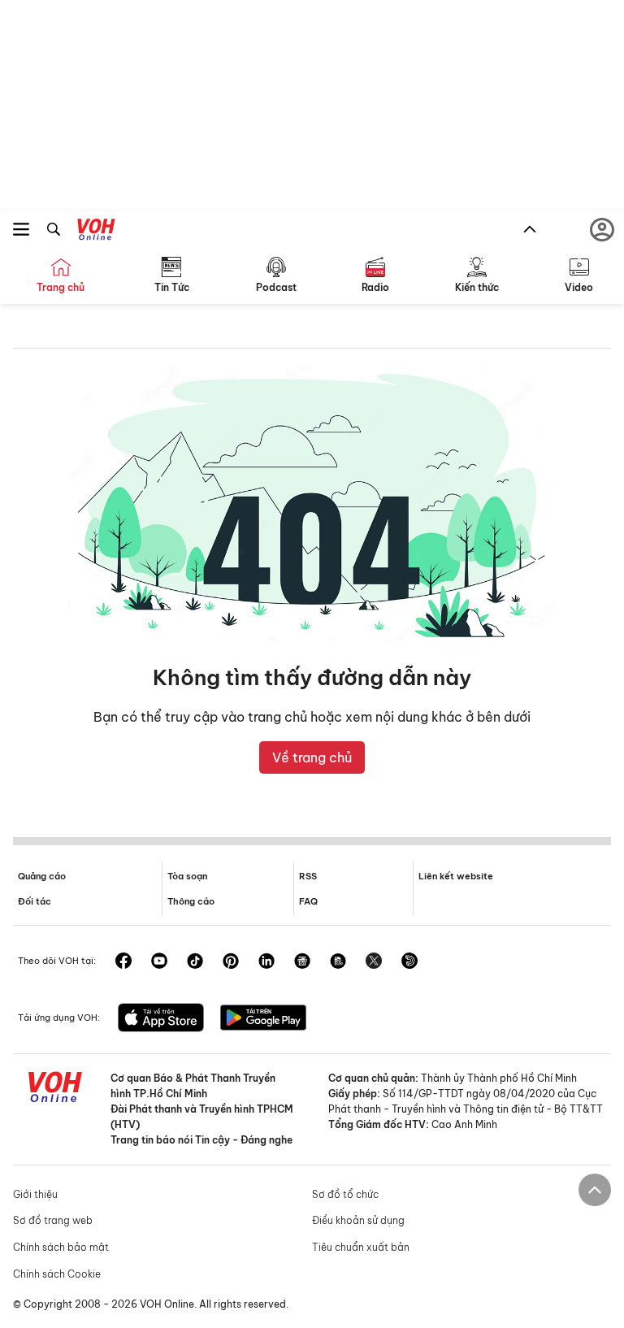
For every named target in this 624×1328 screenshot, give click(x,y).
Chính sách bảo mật (61, 1247)
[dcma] (338, 962)
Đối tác (34, 901)
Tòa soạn (187, 876)
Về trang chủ (312, 757)
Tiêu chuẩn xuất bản (361, 1247)
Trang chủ (60, 287)
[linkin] (266, 962)
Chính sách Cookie (57, 1274)
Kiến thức (477, 287)
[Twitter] (374, 962)
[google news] (302, 962)
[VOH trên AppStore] (161, 1019)
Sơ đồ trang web (53, 1220)
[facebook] (123, 962)
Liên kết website (455, 876)
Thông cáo (190, 901)
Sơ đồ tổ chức (345, 1194)
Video (579, 287)
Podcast (276, 287)
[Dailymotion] (409, 962)
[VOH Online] (96, 231)
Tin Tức (171, 287)
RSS (308, 876)
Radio (375, 287)
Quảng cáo (42, 876)
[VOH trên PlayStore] (263, 1019)
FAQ (308, 901)
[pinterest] (231, 962)
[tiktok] (195, 962)
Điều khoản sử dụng (358, 1220)
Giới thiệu (35, 1194)
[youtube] (159, 962)
